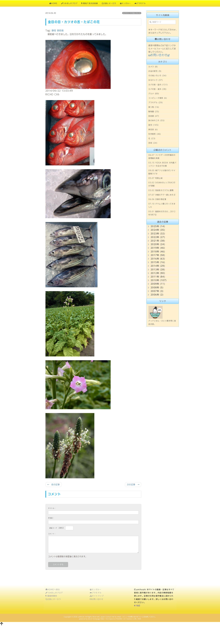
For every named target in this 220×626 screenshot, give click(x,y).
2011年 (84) (158, 277)
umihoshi (81, 616)
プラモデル (141, 3)
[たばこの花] (78, 384)
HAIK (139, 618)
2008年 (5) (157, 287)
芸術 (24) (152, 143)
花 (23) (151, 138)
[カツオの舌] (78, 193)
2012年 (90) (158, 273)
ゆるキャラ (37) (155, 80)
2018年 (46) (158, 251)
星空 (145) (153, 125)
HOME (54, 3)
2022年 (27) (158, 237)
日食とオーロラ (109, 3)
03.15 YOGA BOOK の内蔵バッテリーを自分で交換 (162, 164)
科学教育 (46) (154, 134)
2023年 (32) (158, 233)
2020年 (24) (158, 244)
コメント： (52, 533)
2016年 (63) (158, 259)
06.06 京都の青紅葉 (157, 199)
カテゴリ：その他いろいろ (131, 13)
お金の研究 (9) (154, 71)
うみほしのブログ (70, 3)
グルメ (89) (153, 93)
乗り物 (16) (153, 107)
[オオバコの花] (69, 445)
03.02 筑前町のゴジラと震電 (161, 190)
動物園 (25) (153, 111)
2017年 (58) (158, 255)
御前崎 (60, 30)
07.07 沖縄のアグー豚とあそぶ (161, 195)
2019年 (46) (158, 248)
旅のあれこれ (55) (156, 120)
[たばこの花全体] (69, 323)
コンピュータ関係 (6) (157, 98)
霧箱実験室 (51, 596)
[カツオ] (71, 254)
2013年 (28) (158, 269)
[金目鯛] (69, 132)
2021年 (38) (158, 241)
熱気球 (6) (153, 129)
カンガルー (126, 3)
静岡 (54, 30)
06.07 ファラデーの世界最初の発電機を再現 (161, 156)
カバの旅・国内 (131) (158, 85)
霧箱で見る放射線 (90, 3)
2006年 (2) (157, 295)
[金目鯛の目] (78, 64)
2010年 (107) (159, 280)
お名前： (51, 518)
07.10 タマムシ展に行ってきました (161, 205)
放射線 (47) (153, 116)
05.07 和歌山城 (155, 178)
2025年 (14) (158, 226)
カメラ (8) (153, 67)
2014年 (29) (158, 266)
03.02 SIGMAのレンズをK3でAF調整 (162, 184)
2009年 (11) (158, 284)
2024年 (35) (158, 230)
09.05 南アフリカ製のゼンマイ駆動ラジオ (161, 172)
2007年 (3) (157, 291)
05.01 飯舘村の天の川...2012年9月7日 (161, 213)
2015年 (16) (158, 262)
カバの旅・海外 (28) (157, 89)
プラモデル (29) (155, 102)
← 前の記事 (53, 484)
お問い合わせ (97, 599)
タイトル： (52, 508)
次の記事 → (133, 484)
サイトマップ (98, 596)
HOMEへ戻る (53, 589)
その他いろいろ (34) (157, 76)
